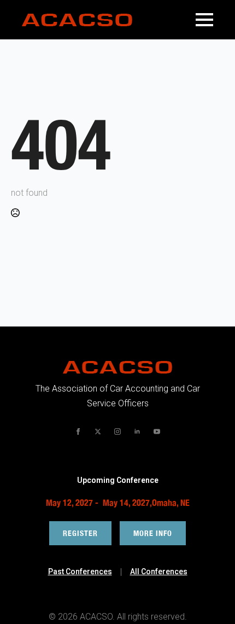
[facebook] (78, 431)
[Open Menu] (204, 19)
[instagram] (117, 431)
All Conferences (158, 571)
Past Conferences (80, 571)
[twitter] (97, 431)
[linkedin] (137, 431)
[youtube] (156, 431)
